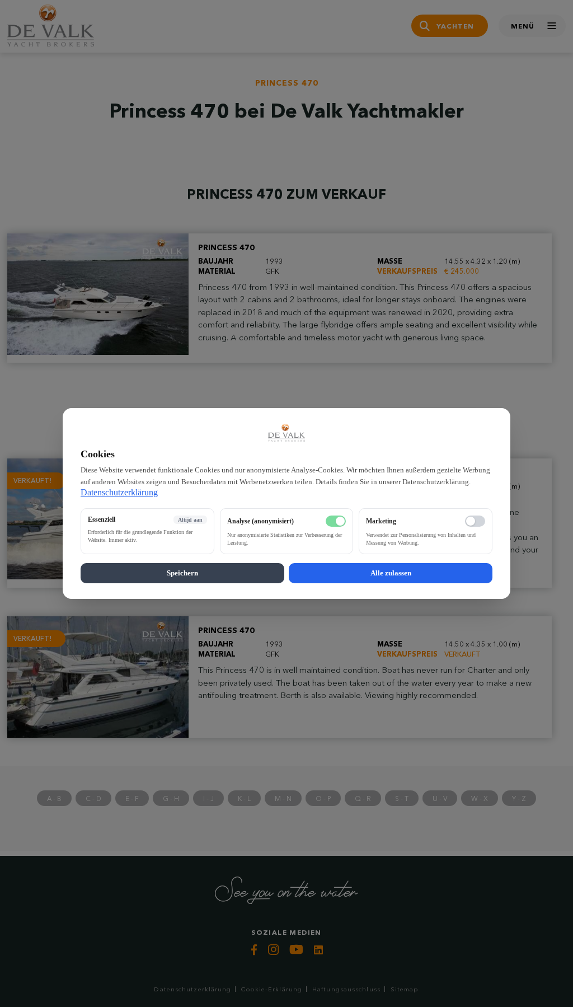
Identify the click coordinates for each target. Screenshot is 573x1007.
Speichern (182, 573)
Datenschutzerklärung (119, 492)
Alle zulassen (390, 573)
